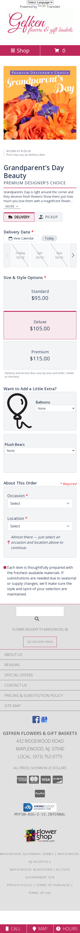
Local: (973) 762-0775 (40, 757)
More (9, 206)
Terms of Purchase (53, 885)
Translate (53, 6)
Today (49, 238)
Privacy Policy (20, 885)
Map (41, 929)
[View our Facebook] (36, 721)
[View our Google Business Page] (44, 721)
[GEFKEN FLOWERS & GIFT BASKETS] (40, 38)
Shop (23, 50)
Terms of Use (40, 893)
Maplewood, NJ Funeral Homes (27, 854)
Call (15, 929)
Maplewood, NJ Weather (31, 869)
